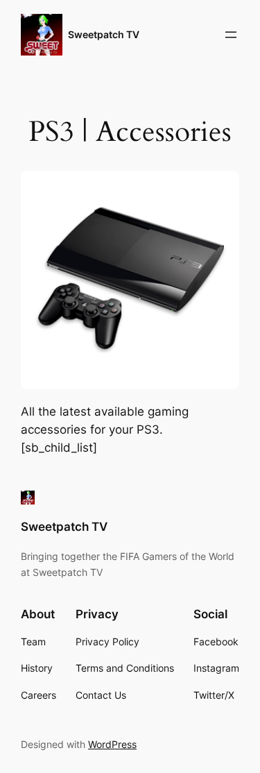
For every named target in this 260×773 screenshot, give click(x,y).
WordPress (112, 744)
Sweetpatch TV (103, 34)
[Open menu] (231, 34)
